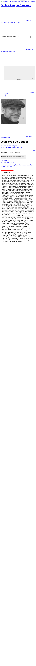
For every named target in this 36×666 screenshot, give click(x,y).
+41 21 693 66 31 (6, 160)
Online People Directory (16, 5)
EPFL (2, 162)
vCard (34, 150)
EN (5, 95)
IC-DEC (8, 162)
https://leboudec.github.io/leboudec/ (11, 147)
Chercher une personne (8, 36)
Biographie (7, 172)
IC (5, 162)
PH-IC (12, 162)
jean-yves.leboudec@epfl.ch (9, 146)
